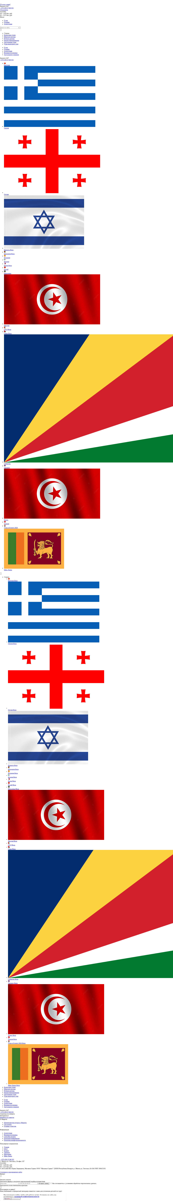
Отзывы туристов (10, 1126)
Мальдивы (7, 1154)
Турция (6, 1147)
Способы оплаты (10, 1137)
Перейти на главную (7, 1117)
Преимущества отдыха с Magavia (15, 1123)
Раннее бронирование (11, 40)
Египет (6, 1151)
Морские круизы (10, 37)
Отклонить (16, 1198)
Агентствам (8, 24)
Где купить (8, 1124)
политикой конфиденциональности (26, 1196)
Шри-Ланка (8, 1156)
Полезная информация (11, 1138)
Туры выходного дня (11, 44)
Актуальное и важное (11, 55)
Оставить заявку (44, 1183)
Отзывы (7, 22)
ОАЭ (5, 1149)
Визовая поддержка (10, 53)
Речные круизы (9, 39)
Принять (7, 1198)
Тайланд (7, 1152)
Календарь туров (10, 35)
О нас (6, 20)
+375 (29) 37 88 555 (7, 8)
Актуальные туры (10, 42)
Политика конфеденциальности (15, 1140)
